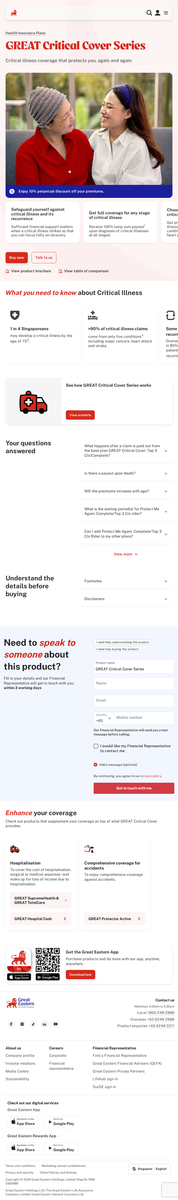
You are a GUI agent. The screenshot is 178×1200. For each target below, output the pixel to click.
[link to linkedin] (44, 1024)
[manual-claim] (157, 13)
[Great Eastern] (13, 12)
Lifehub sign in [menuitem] (105, 1079)
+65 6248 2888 (160, 1019)
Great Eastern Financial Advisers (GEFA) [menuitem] (127, 1063)
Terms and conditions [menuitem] (20, 1166)
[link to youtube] (55, 1024)
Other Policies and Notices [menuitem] (58, 1172)
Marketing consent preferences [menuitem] (64, 1166)
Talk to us (43, 257)
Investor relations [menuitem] (20, 1063)
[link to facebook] (11, 1024)
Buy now (16, 257)
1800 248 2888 (161, 1012)
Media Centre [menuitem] (17, 1071)
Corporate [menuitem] (57, 1055)
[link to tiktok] (33, 1024)
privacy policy (151, 776)
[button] (149, 13)
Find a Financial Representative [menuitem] (120, 1055)
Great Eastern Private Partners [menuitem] (119, 1071)
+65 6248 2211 (161, 1026)
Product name (105, 663)
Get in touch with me (134, 788)
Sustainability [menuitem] (17, 1079)
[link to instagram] (22, 1024)
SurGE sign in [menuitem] (104, 1087)
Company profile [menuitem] (20, 1055)
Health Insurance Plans (25, 33)
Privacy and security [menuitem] (20, 1172)
